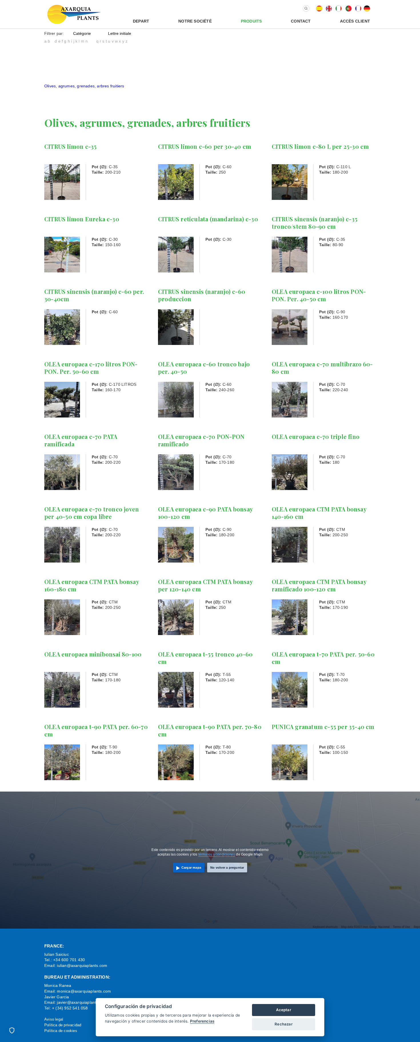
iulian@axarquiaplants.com (82, 965)
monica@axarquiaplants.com (84, 991)
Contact (301, 21)
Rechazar (284, 1024)
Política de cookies (60, 1031)
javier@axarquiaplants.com (82, 1002)
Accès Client (355, 21)
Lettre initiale (119, 33)
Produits (251, 21)
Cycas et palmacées (63, 63)
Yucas (49, 102)
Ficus (49, 69)
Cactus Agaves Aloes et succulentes (77, 52)
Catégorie (82, 33)
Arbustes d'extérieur (63, 46)
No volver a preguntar (227, 867)
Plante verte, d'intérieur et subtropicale (80, 91)
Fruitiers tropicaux (61, 74)
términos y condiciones (216, 854)
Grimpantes (55, 80)
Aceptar (283, 1009)
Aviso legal (53, 1019)
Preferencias (202, 1021)
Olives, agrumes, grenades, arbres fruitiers (84, 86)
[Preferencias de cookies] (12, 1030)
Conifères (53, 58)
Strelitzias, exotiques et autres (72, 97)
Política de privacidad (62, 1025)
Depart (141, 21)
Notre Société (195, 21)
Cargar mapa (191, 867)
